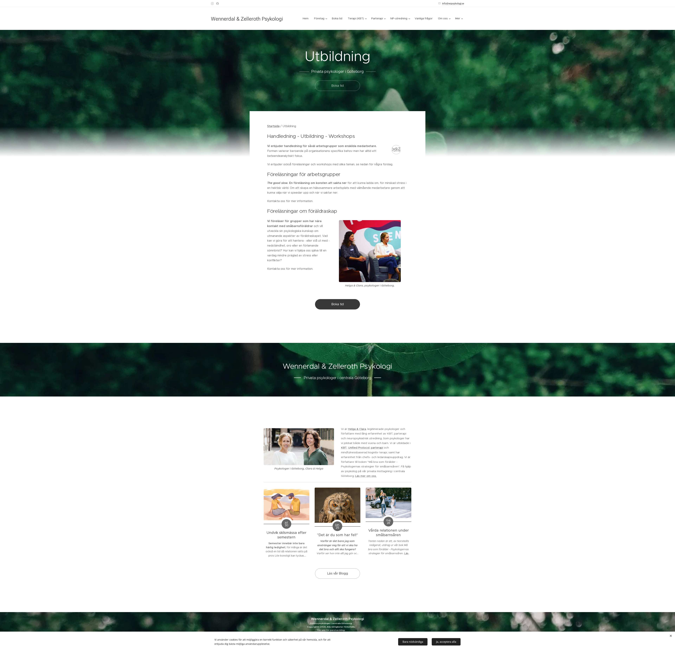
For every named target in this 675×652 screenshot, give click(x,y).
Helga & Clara (357, 429)
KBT (344, 447)
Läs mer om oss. (366, 476)
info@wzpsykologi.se (453, 3)
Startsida (273, 126)
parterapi (377, 447)
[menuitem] (306, 18)
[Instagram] (212, 4)
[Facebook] (217, 4)
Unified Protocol (358, 447)
